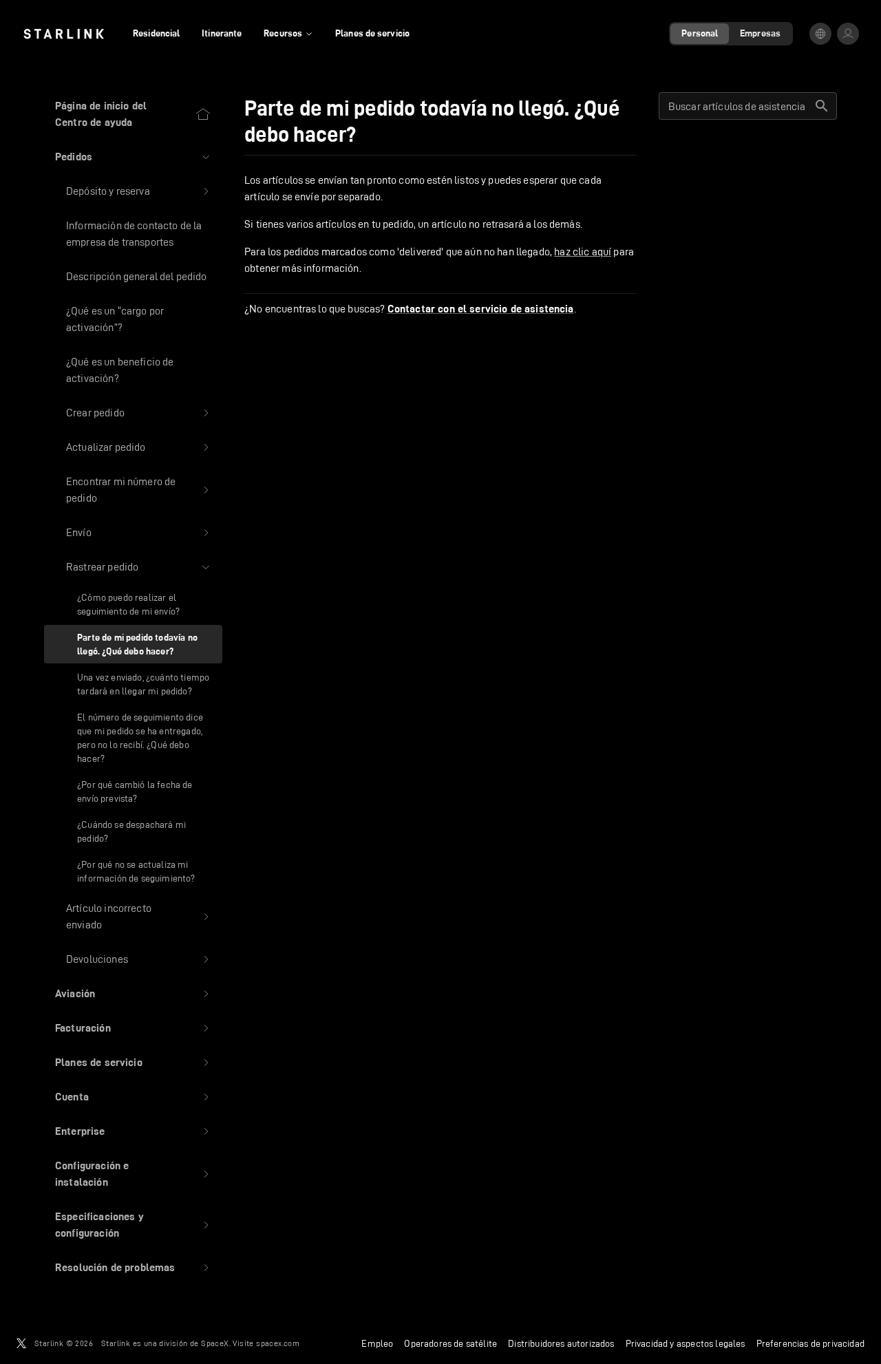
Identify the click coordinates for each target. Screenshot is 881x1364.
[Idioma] (820, 34)
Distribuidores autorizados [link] (561, 1343)
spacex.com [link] (277, 1343)
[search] (822, 106)
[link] (63, 34)
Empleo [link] (377, 1343)
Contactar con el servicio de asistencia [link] (481, 309)
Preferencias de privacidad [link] (810, 1343)
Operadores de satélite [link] (450, 1343)
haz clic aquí (582, 251)
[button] (133, 156)
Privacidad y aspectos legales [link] (685, 1343)
